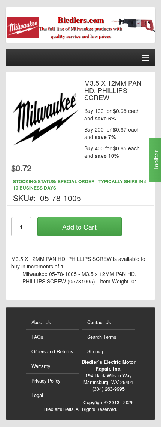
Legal (37, 395)
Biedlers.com (81, 19)
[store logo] (35, 25)
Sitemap (95, 351)
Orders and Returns (52, 351)
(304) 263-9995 (108, 388)
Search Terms (101, 337)
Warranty (40, 366)
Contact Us (99, 322)
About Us (41, 322)
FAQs (37, 337)
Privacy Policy (45, 380)
